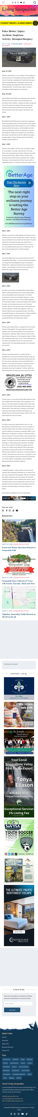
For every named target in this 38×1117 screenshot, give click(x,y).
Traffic (29, 1074)
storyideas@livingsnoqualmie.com (12, 1098)
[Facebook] (7, 510)
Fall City (5, 1063)
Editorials (29, 1059)
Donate (4, 1037)
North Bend (6, 1066)
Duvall (22, 1059)
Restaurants (15, 1070)
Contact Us (5, 1050)
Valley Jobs (5, 1044)
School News (25, 1070)
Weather (11, 1078)
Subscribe (12, 1010)
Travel (5, 1078)
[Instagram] (10, 510)
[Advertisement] (19, 639)
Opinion (14, 1066)
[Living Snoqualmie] (19, 9)
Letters (30, 1063)
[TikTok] (14, 510)
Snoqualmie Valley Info (21, 544)
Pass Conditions (23, 1066)
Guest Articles (14, 1063)
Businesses (6, 1059)
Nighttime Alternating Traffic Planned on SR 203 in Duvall (19, 615)
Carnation (15, 1059)
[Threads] (3, 510)
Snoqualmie (6, 1074)
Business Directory (7, 1047)
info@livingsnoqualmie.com (10, 1096)
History (23, 1063)
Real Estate (6, 1070)
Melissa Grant (18, 44)
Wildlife (19, 1078)
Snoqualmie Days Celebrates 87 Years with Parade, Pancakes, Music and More (18, 582)
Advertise (5, 1040)
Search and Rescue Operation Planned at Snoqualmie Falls (18, 549)
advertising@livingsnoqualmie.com (12, 1101)
